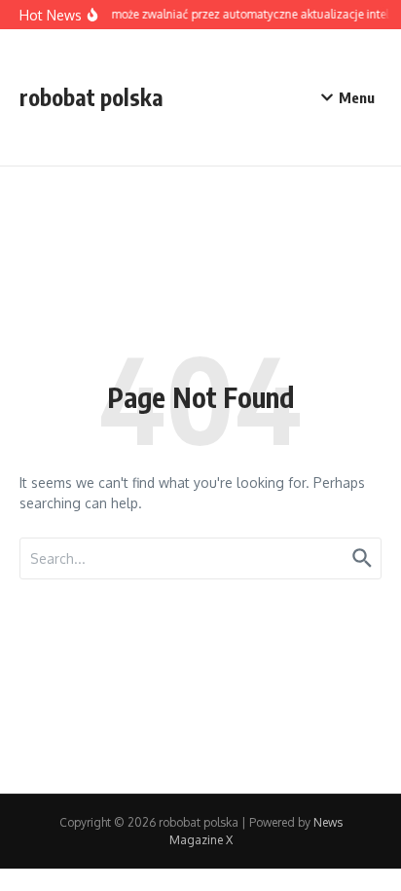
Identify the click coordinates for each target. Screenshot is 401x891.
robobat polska (91, 97)
